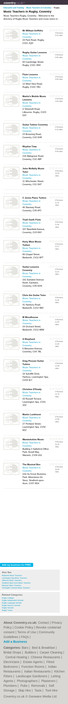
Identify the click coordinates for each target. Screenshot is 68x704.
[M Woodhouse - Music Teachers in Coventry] (11, 327)
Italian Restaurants (38, 671)
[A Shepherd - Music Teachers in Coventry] (11, 349)
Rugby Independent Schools (13, 600)
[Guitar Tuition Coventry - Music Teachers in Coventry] (11, 134)
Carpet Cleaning (51, 652)
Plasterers (48, 681)
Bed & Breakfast (44, 647)
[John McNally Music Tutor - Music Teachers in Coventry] (11, 178)
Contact (43, 622)
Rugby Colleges (8, 598)
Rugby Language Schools (12, 603)
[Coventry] (25, 5)
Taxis (38, 690)
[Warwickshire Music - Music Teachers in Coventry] (11, 449)
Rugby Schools (8, 608)
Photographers (28, 681)
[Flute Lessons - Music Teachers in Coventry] (11, 84)
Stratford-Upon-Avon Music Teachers (16, 583)
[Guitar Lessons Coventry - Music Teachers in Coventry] (11, 277)
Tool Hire (51, 690)
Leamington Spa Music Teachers (14, 578)
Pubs (24, 685)
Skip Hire (25, 690)
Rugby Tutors (7, 610)
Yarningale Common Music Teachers (16, 588)
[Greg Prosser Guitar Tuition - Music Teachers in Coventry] (11, 371)
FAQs (25, 637)
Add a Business (15, 641)
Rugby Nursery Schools (11, 605)
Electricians (11, 662)
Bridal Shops (12, 652)
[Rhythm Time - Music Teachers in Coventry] (11, 156)
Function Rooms (33, 666)
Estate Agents (33, 662)
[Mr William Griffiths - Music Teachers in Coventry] (11, 40)
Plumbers (10, 685)
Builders (31, 652)
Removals (38, 685)
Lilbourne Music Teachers (12, 580)
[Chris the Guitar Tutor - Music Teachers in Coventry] (11, 305)
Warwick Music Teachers (11, 585)
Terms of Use (26, 632)
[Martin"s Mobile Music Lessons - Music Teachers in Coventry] (11, 106)
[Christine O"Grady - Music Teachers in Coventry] (11, 399)
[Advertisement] (34, 525)
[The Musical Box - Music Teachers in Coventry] (11, 474)
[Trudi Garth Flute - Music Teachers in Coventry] (11, 229)
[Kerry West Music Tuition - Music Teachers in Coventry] (11, 251)
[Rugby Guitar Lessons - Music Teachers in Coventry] (11, 62)
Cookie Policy (23, 627)
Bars (25, 647)
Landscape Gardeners (32, 676)
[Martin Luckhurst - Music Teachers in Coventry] (11, 424)
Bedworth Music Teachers (12, 575)
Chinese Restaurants (46, 657)
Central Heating (16, 657)
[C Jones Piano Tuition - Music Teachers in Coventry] (11, 207)
